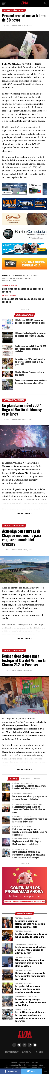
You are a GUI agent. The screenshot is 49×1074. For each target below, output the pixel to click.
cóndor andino (24, 278)
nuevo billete (9, 281)
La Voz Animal (39, 1052)
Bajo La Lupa (26, 1052)
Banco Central (31, 276)
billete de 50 (9, 278)
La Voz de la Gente (12, 1052)
